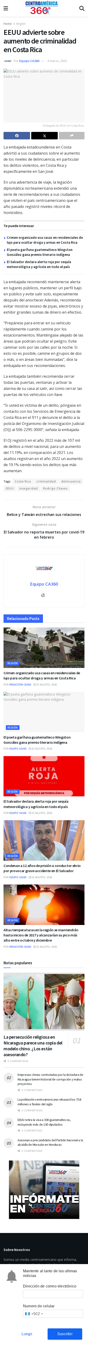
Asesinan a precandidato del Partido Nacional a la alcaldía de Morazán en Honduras (50, 1142)
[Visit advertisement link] (44, 1189)
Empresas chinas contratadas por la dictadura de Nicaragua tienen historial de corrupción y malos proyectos (50, 1079)
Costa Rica (23, 481)
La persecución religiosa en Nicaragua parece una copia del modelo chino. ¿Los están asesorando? (33, 1045)
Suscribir (65, 1334)
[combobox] (33, 1314)
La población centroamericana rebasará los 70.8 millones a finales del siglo (49, 1101)
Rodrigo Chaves (55, 488)
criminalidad (46, 481)
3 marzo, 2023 (57, 61)
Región (21, 24)
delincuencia (71, 481)
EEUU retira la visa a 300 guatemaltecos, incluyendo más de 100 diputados (44, 1122)
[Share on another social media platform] (71, 135)
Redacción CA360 (20, 684)
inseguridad (28, 488)
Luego (27, 1334)
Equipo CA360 (29, 61)
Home (8, 24)
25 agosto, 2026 (46, 684)
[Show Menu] (6, 8)
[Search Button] (81, 8)
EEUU (10, 488)
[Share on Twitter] (44, 135)
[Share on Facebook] (17, 135)
